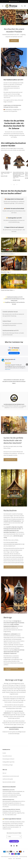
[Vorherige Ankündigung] (2, 1)
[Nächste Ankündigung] (25, 1)
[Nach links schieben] (11, 184)
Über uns (4, 773)
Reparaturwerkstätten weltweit (9, 782)
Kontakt (4, 753)
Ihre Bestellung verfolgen (8, 764)
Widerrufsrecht (18, 858)
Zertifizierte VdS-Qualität (8, 779)
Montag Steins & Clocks (7, 856)
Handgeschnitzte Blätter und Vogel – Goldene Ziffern (6, 173)
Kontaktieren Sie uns (10, 459)
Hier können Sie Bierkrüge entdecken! (12, 669)
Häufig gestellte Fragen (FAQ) (8, 761)
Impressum (10, 858)
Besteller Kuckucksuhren (7, 254)
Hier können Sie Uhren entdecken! (13, 567)
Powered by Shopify (15, 856)
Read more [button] (7, 369)
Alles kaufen (14, 40)
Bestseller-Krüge (5, 272)
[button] (2, 6)
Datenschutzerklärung (23, 856)
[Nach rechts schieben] (16, 184)
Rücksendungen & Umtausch (8, 759)
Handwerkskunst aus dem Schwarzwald (11, 776)
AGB (14, 858)
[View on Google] (3, 360)
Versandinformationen (7, 756)
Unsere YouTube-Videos (7, 290)
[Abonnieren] (20, 836)
